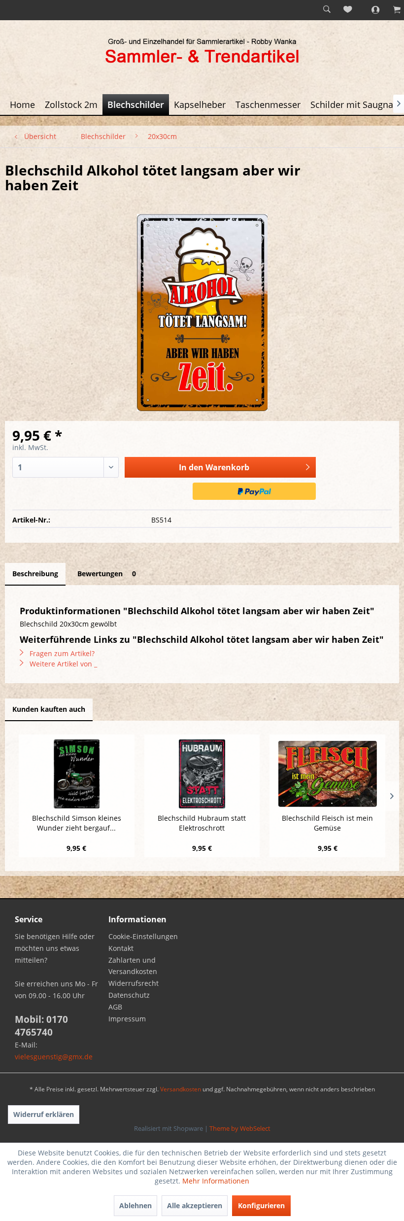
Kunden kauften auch (48, 709)
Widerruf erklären (43, 1114)
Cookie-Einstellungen (143, 936)
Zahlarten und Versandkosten (132, 966)
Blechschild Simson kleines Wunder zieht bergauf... (76, 823)
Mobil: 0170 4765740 (41, 1026)
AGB (115, 1007)
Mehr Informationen (215, 1181)
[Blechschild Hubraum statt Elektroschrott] (202, 773)
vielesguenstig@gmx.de (54, 1056)
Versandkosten (180, 1089)
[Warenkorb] (392, 10)
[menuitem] (327, 10)
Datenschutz (129, 995)
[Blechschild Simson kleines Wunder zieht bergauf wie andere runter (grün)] (77, 773)
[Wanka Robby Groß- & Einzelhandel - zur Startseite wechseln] (202, 52)
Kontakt (121, 948)
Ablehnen (135, 1205)
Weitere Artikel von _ (62, 663)
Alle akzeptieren (194, 1205)
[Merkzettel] (348, 10)
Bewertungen (106, 573)
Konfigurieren (261, 1205)
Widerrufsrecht (133, 983)
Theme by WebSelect (239, 1128)
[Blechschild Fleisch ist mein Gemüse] (327, 773)
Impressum (127, 1018)
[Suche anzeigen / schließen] (327, 10)
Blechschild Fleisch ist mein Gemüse (327, 823)
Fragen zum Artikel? (61, 653)
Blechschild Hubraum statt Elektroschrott (202, 823)
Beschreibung (35, 573)
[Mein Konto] (370, 10)
